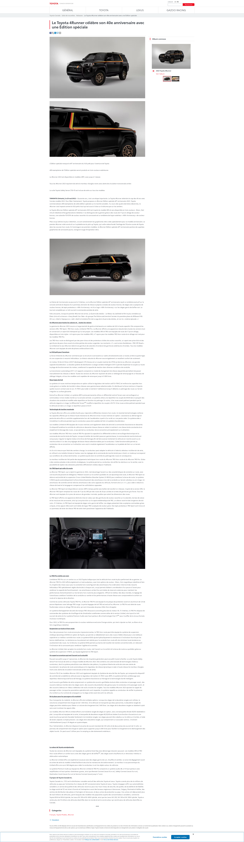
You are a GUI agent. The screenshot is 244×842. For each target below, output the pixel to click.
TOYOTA (103, 10)
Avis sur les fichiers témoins (111, 839)
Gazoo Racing (176, 10)
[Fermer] (193, 834)
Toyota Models (61, 814)
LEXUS (140, 10)
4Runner (71, 814)
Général (67, 10)
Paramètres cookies (160, 837)
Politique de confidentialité (92, 839)
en (175, 1)
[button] (167, 79)
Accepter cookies (180, 837)
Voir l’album (160, 74)
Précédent (55, 820)
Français (53, 814)
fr (178, 1)
